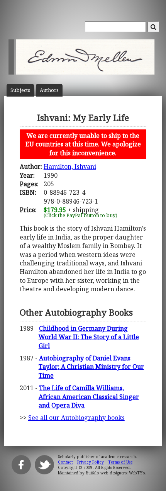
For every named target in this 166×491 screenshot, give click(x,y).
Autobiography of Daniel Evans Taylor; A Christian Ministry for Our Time (91, 367)
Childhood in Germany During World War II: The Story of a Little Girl (89, 337)
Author (49, 90)
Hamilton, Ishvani (70, 166)
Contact (65, 462)
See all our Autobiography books (76, 417)
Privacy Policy (90, 462)
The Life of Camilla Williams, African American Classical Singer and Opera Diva (89, 396)
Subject (20, 90)
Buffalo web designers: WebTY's (115, 473)
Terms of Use (120, 462)
